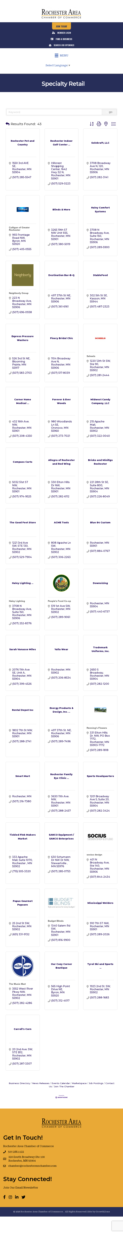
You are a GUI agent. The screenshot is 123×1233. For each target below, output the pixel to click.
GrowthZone (103, 1211)
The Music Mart (17, 984)
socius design (94, 854)
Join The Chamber (64, 1086)
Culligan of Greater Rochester (19, 228)
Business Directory (19, 1083)
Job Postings (96, 1083)
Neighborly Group (19, 293)
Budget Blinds (56, 921)
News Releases (40, 1083)
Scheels (91, 356)
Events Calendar (61, 1083)
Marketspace (79, 1083)
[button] (7, 124)
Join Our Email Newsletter (20, 1187)
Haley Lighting (17, 601)
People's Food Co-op (59, 601)
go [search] (110, 111)
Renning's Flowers (97, 728)
